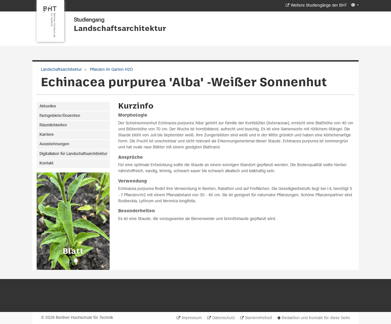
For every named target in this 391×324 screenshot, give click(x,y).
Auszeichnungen (54, 144)
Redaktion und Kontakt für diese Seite (316, 318)
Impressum (192, 318)
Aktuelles (48, 106)
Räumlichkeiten (53, 125)
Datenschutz (223, 318)
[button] (354, 5)
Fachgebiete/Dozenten (60, 116)
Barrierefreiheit (258, 318)
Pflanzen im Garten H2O (111, 70)
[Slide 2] (76, 261)
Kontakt (47, 163)
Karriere (47, 135)
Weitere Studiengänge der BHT (319, 5)
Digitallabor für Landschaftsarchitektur (73, 154)
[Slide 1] (70, 261)
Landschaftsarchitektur (120, 28)
